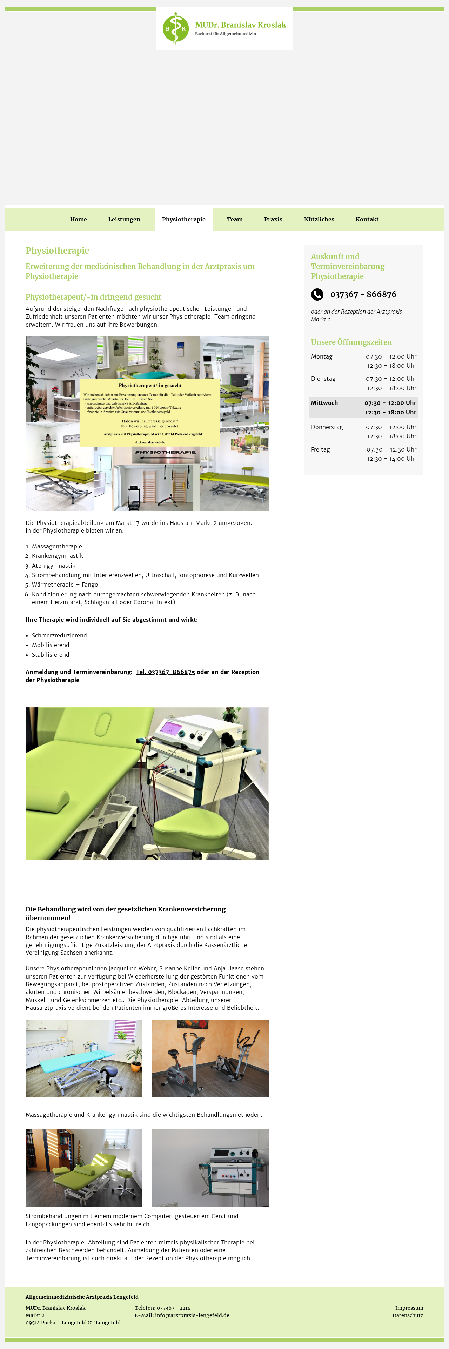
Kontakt (367, 219)
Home (78, 219)
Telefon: (145, 1308)
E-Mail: (144, 1315)
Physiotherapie (184, 219)
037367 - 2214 (173, 1308)
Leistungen (124, 219)
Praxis (273, 219)
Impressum (409, 1308)
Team (235, 219)
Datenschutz (408, 1315)
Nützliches (319, 219)
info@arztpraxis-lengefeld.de (192, 1315)
